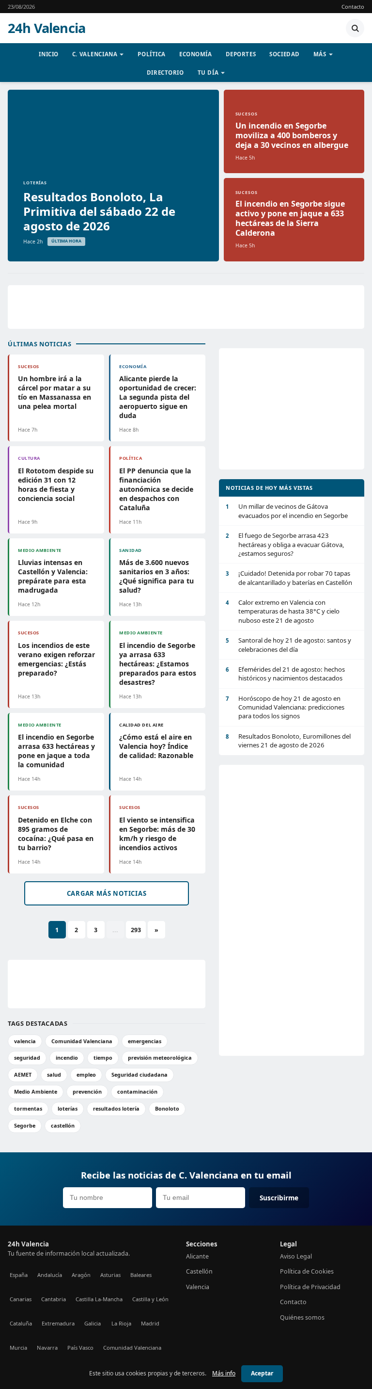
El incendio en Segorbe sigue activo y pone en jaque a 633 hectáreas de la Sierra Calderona (290, 218)
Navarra (47, 1347)
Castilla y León (150, 1299)
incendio (67, 1057)
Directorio (165, 72)
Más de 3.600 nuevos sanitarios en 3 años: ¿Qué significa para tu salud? (156, 576)
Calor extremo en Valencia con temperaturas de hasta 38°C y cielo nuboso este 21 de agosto (283, 611)
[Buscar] (355, 28)
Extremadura (58, 1323)
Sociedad (284, 54)
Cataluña (21, 1323)
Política (152, 54)
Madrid (150, 1323)
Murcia (18, 1347)
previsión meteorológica (160, 1057)
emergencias (144, 1041)
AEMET (22, 1074)
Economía (195, 54)
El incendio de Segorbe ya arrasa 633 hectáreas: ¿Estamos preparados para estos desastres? (157, 664)
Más (319, 54)
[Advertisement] (186, 307)
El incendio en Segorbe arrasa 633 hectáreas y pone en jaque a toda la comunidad (56, 750)
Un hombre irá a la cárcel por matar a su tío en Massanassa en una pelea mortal (54, 392)
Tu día (208, 72)
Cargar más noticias (107, 893)
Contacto (352, 6)
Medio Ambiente (35, 1091)
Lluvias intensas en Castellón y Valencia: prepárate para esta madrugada (53, 576)
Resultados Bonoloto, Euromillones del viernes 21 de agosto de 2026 (288, 740)
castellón (63, 1125)
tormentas (28, 1108)
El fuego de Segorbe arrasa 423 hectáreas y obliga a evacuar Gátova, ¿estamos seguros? (285, 544)
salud (54, 1074)
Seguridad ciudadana (139, 1074)
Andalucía (49, 1274)
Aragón (81, 1274)
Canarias (20, 1299)
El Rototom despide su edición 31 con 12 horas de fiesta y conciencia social (55, 484)
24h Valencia (46, 28)
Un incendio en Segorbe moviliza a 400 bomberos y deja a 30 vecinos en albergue (291, 135)
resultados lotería (116, 1108)
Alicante (197, 1256)
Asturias (110, 1274)
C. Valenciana (95, 54)
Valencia (197, 1287)
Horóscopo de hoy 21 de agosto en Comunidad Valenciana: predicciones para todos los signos (285, 707)
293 (136, 930)
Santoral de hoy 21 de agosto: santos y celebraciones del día (288, 644)
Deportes (241, 54)
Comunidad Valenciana (81, 1041)
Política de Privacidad (310, 1287)
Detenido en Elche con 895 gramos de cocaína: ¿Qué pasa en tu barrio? (55, 833)
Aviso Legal (296, 1256)
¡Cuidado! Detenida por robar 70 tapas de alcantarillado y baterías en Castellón (289, 577)
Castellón (199, 1271)
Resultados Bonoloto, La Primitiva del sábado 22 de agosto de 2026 (99, 211)
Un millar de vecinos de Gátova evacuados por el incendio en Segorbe (287, 510)
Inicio (48, 54)
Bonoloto (167, 1108)
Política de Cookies (307, 1271)
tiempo (102, 1057)
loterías (68, 1108)
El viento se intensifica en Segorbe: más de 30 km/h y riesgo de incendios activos (157, 833)
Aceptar (262, 1373)
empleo (86, 1074)
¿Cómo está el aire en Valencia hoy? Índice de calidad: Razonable (156, 746)
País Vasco (80, 1347)
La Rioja (121, 1323)
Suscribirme (279, 1197)
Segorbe (24, 1125)
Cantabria (53, 1299)
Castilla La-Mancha (99, 1299)
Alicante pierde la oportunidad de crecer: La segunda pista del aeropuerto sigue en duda (157, 397)
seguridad (27, 1057)
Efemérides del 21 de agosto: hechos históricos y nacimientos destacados (285, 673)
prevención (87, 1091)
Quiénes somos (302, 1317)
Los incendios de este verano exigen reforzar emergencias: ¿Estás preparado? (56, 659)
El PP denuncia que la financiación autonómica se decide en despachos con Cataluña (156, 489)
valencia (25, 1041)
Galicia (92, 1323)
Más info (223, 1373)
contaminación (137, 1091)
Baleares (141, 1274)
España (19, 1274)
